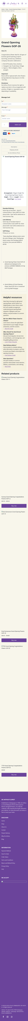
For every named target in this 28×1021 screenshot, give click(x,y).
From (3, 116)
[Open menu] (25, 3)
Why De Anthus (5, 836)
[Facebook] (3, 1017)
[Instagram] (7, 1017)
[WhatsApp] (12, 1017)
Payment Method (6, 851)
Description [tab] (14, 147)
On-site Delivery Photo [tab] (14, 153)
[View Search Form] (18, 3)
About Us (3, 827)
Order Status (4, 857)
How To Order (5, 854)
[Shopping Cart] (22, 3)
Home (3, 821)
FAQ (2, 869)
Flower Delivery (5, 833)
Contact (3, 830)
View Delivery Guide (10, 355)
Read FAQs (8, 366)
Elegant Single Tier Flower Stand (10, 142)
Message (4, 107)
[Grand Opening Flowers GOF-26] (14, 25)
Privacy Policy (5, 866)
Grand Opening (21, 142)
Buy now (14, 506)
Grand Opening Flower (10, 140)
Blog (2, 839)
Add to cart (18, 124)
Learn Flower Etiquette (11, 342)
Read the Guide (9, 329)
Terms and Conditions (7, 860)
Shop (2, 824)
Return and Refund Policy (8, 863)
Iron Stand (18, 199)
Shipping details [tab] (14, 150)
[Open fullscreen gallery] (25, 36)
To (2, 101)
